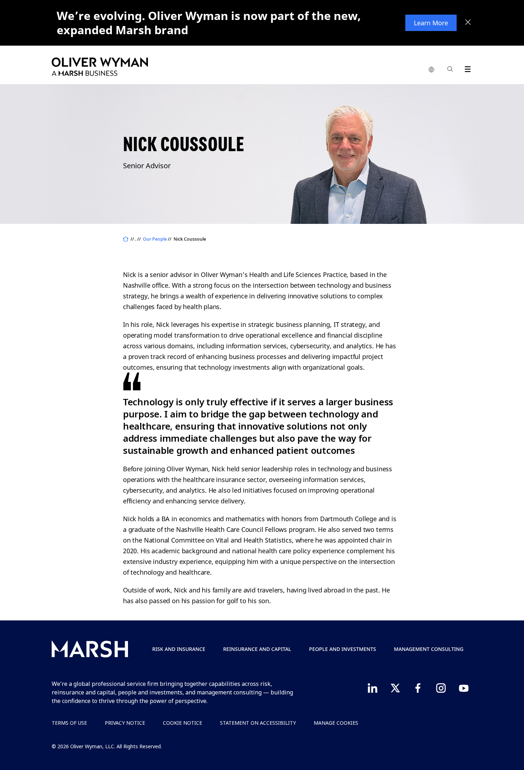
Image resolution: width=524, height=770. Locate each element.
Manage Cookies (336, 722)
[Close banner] (468, 23)
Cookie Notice (182, 722)
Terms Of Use (69, 722)
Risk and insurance (178, 649)
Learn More (431, 23)
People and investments (342, 649)
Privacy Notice (125, 722)
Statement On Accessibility (258, 722)
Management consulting (428, 649)
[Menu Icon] (466, 68)
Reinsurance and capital (257, 649)
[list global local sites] (431, 70)
